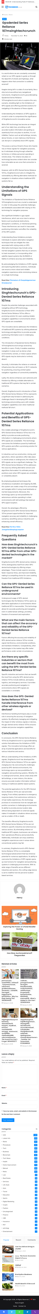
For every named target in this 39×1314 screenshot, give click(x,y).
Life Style (6, 1185)
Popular (6, 1240)
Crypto (5, 1205)
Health (5, 1161)
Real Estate (7, 1178)
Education (6, 1195)
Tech (4, 1148)
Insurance (6, 1221)
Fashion (5, 1208)
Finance (5, 1215)
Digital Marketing (8, 1201)
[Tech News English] (13, 6)
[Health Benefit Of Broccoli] (8, 1286)
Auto (4, 1188)
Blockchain (6, 1155)
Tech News (6, 1158)
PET (4, 1225)
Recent (18, 1240)
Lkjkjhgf (18, 1265)
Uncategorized (8, 1211)
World (10, 14)
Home (5, 14)
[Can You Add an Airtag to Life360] (8, 1249)
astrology (6, 1228)
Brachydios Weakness (23, 1274)
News (5, 1171)
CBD (4, 1218)
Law (4, 1175)
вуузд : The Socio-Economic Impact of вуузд (25, 1257)
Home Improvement (9, 1165)
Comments (32, 1240)
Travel (5, 1191)
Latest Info (6, 1138)
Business (6, 1151)
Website (4, 1103)
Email (4, 1095)
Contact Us (22, 1306)
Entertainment (7, 1231)
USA (4, 1135)
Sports (5, 1198)
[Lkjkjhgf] (8, 1268)
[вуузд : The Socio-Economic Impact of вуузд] (8, 1259)
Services (6, 1181)
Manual (5, 1168)
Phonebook (6, 1145)
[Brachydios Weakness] (8, 1277)
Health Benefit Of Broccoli (25, 1284)
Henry (6, 35)
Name (4, 1087)
